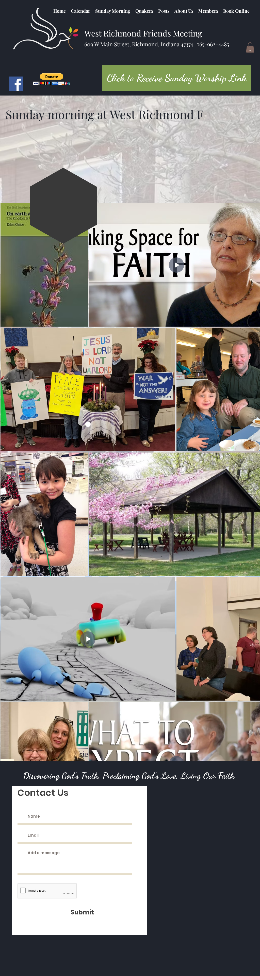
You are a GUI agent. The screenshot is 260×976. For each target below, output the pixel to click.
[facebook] (16, 84)
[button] (144, 11)
